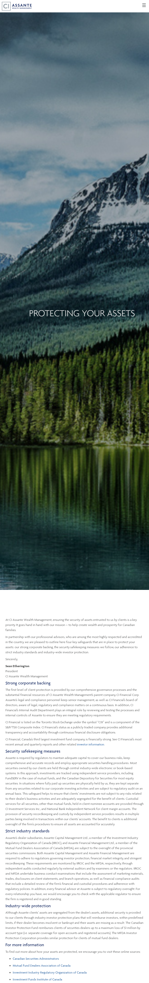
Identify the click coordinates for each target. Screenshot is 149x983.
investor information (90, 744)
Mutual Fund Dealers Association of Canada (42, 966)
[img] (74, 295)
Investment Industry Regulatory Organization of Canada (50, 972)
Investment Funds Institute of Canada (37, 979)
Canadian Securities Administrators (36, 959)
